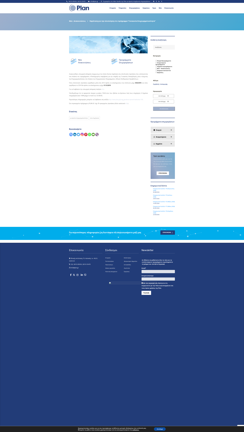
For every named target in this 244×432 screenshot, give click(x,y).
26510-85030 (73, 1)
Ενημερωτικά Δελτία (164, 70)
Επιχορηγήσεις (134, 8)
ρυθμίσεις (136, 430)
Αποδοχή (160, 429)
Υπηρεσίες (122, 8)
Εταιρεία (107, 258)
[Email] (93, 134)
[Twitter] (78, 134)
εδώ (103, 89)
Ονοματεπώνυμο (147, 276)
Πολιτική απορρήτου (111, 271)
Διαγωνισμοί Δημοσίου (130, 261)
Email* (144, 268)
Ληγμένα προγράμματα (164, 66)
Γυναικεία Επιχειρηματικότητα (79, 118)
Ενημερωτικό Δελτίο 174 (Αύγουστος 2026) (163, 189)
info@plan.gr (94, 1)
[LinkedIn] (159, 1)
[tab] (163, 130)
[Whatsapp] (89, 134)
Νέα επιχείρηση (94, 118)
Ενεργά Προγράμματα (164, 61)
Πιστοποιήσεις (109, 261)
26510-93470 (81, 1)
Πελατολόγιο (109, 264)
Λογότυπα (127, 268)
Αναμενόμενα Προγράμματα (161, 63)
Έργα (154, 8)
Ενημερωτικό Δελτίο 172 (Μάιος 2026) (164, 201)
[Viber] (97, 134)
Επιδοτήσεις (127, 258)
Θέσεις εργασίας (110, 268)
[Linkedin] (74, 134)
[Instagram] (156, 1)
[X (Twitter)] (162, 1)
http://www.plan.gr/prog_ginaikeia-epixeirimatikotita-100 (126, 99)
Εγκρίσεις (146, 8)
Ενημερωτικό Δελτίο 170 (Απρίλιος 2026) (163, 212)
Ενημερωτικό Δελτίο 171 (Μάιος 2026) (164, 206)
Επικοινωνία (168, 8)
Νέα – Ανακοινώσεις (163, 68)
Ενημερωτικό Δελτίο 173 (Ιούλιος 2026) (162, 196)
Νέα (160, 8)
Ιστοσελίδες (127, 264)
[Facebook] (154, 1)
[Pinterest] (85, 134)
